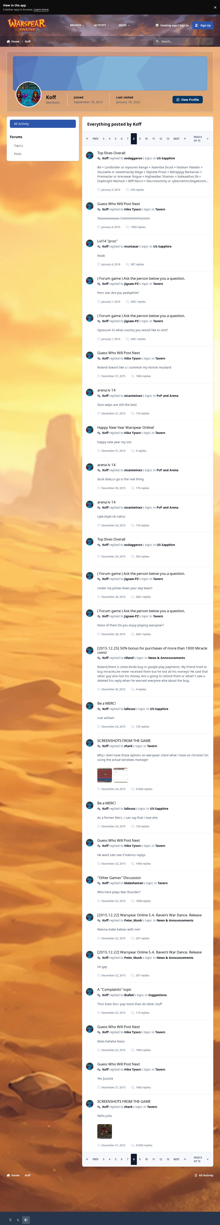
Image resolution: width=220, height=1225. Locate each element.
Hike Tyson (132, 209)
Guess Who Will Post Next (118, 203)
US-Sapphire (166, 158)
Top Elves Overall (111, 152)
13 (168, 138)
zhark (128, 746)
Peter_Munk (133, 920)
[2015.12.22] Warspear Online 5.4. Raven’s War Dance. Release (149, 914)
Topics (18, 145)
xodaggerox (133, 158)
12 (160, 138)
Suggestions (157, 995)
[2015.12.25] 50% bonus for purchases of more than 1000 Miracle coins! (152, 650)
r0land (129, 658)
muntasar (131, 246)
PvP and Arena (167, 396)
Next (176, 138)
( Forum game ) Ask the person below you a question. (141, 278)
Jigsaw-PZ (131, 284)
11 (153, 138)
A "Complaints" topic (114, 989)
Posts (17, 154)
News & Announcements (166, 658)
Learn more (8, 7)
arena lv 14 (106, 390)
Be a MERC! (106, 703)
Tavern (160, 209)
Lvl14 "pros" (107, 241)
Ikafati (129, 995)
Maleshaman (133, 883)
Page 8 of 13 (198, 138)
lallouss (129, 709)
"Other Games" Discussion (119, 877)
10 (146, 138)
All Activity (21, 124)
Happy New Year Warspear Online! (125, 427)
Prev (95, 138)
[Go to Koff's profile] (89, 155)
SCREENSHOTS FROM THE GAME (124, 740)
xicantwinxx (133, 396)
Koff (105, 158)
